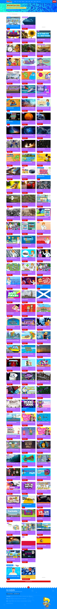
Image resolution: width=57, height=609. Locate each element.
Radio (15, 1)
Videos (20, 1)
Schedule (9, 598)
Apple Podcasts (10, 593)
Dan (17, 598)
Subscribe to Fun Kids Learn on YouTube (13, 10)
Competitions (20, 596)
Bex (19, 598)
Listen (54, 1)
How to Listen (13, 598)
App (39, 1)
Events (35, 1)
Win (17, 1)
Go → (8, 28)
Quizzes (27, 1)
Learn (31, 1)
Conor (21, 598)
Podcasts (23, 1)
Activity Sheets (24, 596)
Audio (15, 596)
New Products (31, 596)
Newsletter (17, 593)
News (11, 596)
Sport (13, 596)
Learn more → (25, 28)
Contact (37, 1)
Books (29, 1)
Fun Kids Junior (24, 598)
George (16, 598)
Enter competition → (26, 579)
